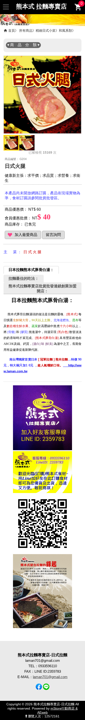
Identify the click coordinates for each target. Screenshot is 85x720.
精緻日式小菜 (45, 30)
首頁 (11, 30)
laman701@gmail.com (50, 677)
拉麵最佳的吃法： (23, 278)
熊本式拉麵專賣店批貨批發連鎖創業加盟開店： (42, 288)
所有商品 (25, 30)
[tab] (31, 270)
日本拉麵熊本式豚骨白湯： (31, 270)
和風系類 (65, 30)
